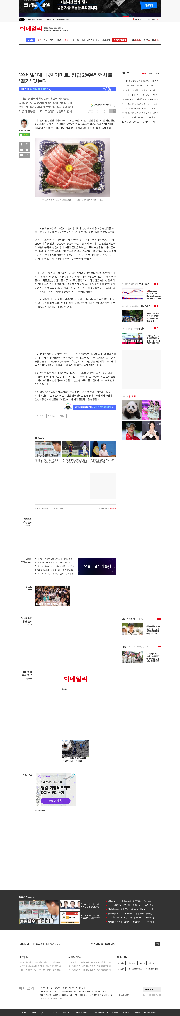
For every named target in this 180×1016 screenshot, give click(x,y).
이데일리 (44, 28)
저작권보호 (115, 1012)
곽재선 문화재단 (151, 969)
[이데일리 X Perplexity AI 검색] (67, 89)
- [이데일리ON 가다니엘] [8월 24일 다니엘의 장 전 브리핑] (89, 966)
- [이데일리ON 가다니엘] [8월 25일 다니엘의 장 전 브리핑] (89, 962)
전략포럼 (131, 963)
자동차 (59, 40)
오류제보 (126, 1012)
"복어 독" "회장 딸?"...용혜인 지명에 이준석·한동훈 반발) (57, 574)
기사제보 (136, 1012)
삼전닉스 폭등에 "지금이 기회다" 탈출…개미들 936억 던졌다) (59, 566)
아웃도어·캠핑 (93, 40)
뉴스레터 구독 (103, 508)
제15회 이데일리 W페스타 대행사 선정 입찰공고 (50, 945)
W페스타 (142, 963)
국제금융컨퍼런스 (135, 969)
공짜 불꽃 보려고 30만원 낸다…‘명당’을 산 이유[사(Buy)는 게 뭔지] (135, 913)
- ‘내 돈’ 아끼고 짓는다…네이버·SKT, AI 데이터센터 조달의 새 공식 (41, 970)
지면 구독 (113, 508)
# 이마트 (40, 416)
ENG (137, 19)
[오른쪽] (69, 587)
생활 (66, 40)
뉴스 (144, 73)
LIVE (21, 19)
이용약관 (66, 1012)
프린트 (27, 149)
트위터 (27, 144)
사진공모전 (153, 963)
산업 (72, 40)
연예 (157, 73)
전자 (52, 40)
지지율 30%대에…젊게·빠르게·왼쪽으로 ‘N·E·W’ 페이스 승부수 (134, 921)
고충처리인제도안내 (100, 1012)
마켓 (147, 40)
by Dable (29, 624)
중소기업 (81, 40)
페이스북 (21, 144)
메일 (21, 149)
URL (27, 155)
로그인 (158, 19)
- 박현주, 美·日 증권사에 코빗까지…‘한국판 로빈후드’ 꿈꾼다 (41, 966)
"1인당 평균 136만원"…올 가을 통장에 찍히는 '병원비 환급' (132, 905)
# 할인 (62, 416)
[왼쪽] (66, 587)
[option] (68, 19)
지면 (148, 19)
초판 (153, 19)
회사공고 (34, 1012)
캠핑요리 (121, 969)
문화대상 (121, 963)
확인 (157, 944)
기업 (45, 40)
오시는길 (45, 1012)
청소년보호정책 (81, 1012)
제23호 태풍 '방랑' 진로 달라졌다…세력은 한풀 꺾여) (56, 559)
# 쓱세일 (51, 416)
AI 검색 (30, 40)
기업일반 (106, 40)
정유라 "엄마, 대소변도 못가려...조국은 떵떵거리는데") (56, 570)
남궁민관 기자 (24, 130)
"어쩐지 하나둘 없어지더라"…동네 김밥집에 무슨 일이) (56, 562)
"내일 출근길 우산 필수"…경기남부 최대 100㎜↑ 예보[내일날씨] (134, 917)
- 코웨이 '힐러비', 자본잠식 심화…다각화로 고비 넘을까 (39, 962)
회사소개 (24, 1012)
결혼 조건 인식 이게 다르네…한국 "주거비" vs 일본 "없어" (131, 901)
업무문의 (56, 1012)
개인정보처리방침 (149, 1012)
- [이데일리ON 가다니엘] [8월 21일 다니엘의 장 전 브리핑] (89, 970)
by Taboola (28, 525)
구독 (143, 19)
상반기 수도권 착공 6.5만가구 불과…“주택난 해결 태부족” (131, 909)
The (156, 40)
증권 (150, 73)
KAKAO (21, 155)
